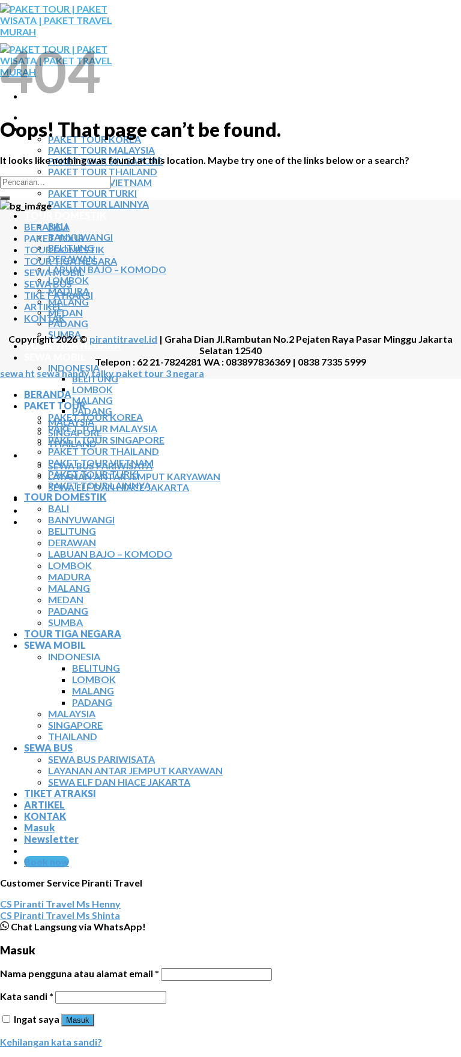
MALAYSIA (71, 713)
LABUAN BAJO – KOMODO (107, 269)
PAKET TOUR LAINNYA (98, 204)
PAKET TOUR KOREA (95, 417)
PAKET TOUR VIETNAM (101, 462)
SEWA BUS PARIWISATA (101, 759)
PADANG (68, 323)
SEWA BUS (48, 283)
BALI (58, 508)
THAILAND (72, 736)
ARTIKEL (44, 510)
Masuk (77, 1020)
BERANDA (47, 116)
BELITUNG (95, 378)
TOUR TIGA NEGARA (72, 345)
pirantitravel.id (123, 339)
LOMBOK (92, 389)
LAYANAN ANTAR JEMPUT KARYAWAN (135, 770)
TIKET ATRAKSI (58, 295)
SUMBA (65, 622)
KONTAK (45, 521)
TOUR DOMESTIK (65, 215)
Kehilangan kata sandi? (51, 1041)
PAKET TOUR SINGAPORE (106, 439)
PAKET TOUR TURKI (92, 193)
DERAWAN (72, 542)
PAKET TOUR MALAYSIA (101, 150)
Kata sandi (26, 996)
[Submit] (5, 198)
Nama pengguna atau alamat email (79, 973)
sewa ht (17, 373)
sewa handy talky (75, 373)
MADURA (69, 576)
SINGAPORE (75, 724)
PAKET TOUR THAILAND (102, 171)
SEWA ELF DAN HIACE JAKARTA (119, 781)
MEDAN (65, 312)
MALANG (68, 302)
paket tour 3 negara (160, 373)
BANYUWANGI (81, 519)
